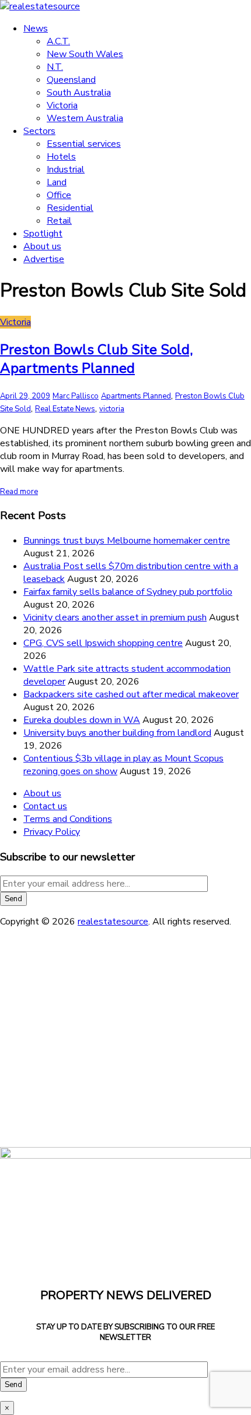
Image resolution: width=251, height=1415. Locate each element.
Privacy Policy (51, 831)
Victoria (62, 105)
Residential (70, 208)
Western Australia (85, 118)
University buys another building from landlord (117, 732)
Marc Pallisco (76, 396)
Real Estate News (65, 409)
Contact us (45, 806)
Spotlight (42, 233)
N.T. (55, 67)
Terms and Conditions (67, 819)
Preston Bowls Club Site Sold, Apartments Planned (96, 358)
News (35, 28)
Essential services (84, 143)
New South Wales (85, 54)
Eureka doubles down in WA (81, 720)
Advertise (43, 259)
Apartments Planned (136, 396)
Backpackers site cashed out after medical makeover (131, 694)
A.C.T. (58, 41)
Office (59, 195)
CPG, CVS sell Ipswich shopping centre (103, 643)
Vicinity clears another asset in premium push (115, 617)
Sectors (39, 131)
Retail (59, 220)
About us (42, 246)
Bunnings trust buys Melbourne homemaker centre (126, 540)
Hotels (61, 156)
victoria (111, 409)
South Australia (79, 92)
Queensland (71, 79)
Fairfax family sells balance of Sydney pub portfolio (127, 591)
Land (57, 182)
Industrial (66, 169)
